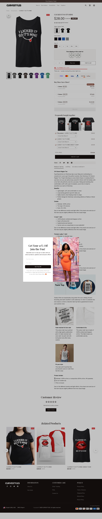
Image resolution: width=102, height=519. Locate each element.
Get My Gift (38, 267)
